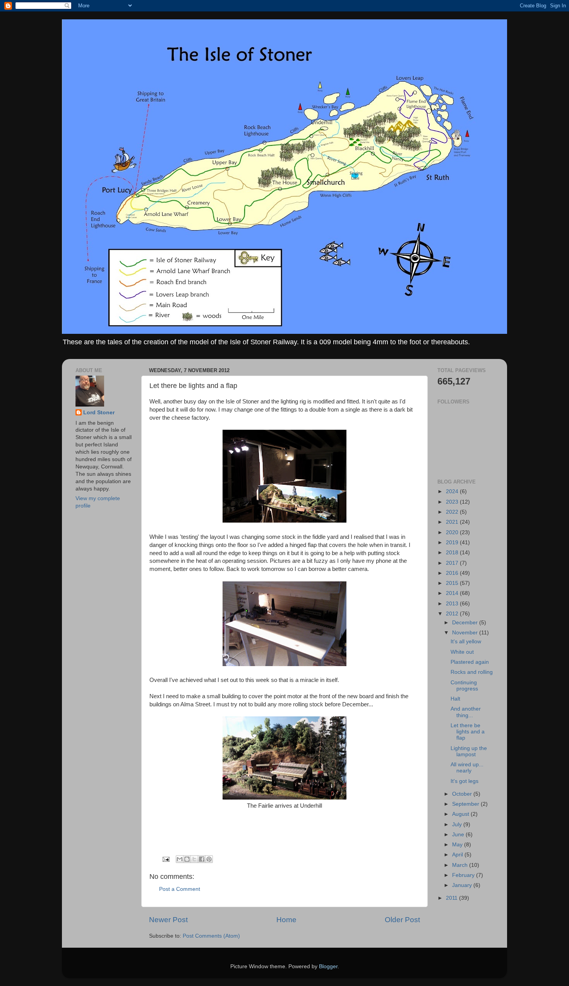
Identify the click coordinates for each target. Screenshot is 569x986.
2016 (453, 573)
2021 (453, 522)
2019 (453, 542)
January (462, 885)
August (461, 814)
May (458, 845)
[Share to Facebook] (202, 859)
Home (286, 920)
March (460, 865)
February (464, 875)
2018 (453, 552)
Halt (455, 699)
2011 (452, 898)
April (458, 855)
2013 (453, 604)
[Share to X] (194, 859)
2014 (453, 593)
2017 (453, 563)
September (466, 804)
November (465, 633)
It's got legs (464, 781)
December (465, 622)
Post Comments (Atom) (211, 936)
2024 (453, 491)
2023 (453, 502)
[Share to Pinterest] (209, 859)
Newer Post (168, 920)
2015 (453, 583)
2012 (453, 614)
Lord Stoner (99, 412)
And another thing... (466, 712)
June (459, 834)
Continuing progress (464, 686)
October (462, 794)
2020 (453, 532)
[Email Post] (165, 859)
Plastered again (470, 662)
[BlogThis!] (187, 859)
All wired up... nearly (467, 768)
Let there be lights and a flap (468, 732)
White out (462, 652)
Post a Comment (179, 889)
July (457, 824)
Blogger (328, 966)
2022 (453, 512)
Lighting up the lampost (469, 751)
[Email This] (179, 859)
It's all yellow (466, 641)
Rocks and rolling (472, 672)
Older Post (402, 920)
